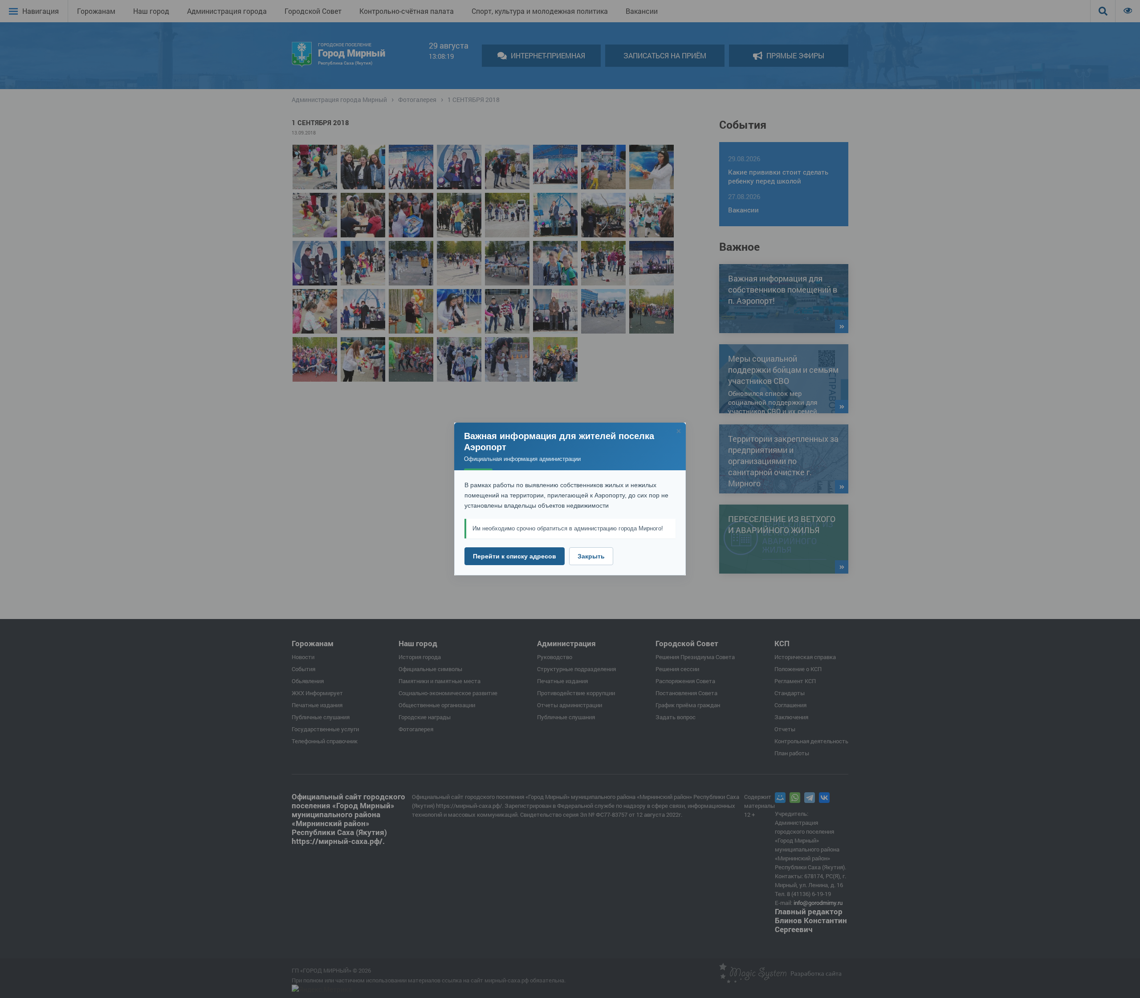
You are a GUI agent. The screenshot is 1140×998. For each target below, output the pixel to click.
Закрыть (591, 556)
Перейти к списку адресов (514, 556)
